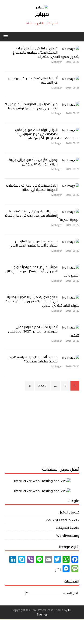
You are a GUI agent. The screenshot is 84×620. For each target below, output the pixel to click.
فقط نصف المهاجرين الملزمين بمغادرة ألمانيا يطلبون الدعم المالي (33, 243)
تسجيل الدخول (69, 512)
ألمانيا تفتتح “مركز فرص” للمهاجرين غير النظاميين (33, 80)
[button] (6, 36)
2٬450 (42, 386)
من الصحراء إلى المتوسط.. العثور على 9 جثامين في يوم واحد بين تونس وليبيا (31, 106)
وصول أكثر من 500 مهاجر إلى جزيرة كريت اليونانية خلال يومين (33, 162)
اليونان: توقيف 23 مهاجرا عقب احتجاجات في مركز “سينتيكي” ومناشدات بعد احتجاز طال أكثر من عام (47, 134)
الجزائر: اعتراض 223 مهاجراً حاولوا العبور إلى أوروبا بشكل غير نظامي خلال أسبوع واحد (42, 271)
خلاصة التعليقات (67, 528)
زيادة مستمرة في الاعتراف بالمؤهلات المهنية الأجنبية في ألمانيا (32, 187)
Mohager (56, 61)
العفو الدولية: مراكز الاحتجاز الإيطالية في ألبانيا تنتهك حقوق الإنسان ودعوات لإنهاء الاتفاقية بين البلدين (42, 301)
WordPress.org (67, 536)
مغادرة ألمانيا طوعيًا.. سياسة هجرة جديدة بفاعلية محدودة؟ (33, 359)
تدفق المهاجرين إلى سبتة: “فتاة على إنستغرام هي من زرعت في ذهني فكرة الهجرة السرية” (42, 215)
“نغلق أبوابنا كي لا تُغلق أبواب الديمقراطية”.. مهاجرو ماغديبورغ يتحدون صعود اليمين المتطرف (46, 52)
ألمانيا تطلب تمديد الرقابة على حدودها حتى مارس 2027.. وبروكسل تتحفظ (43, 331)
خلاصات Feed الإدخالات (62, 520)
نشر (58, 569)
